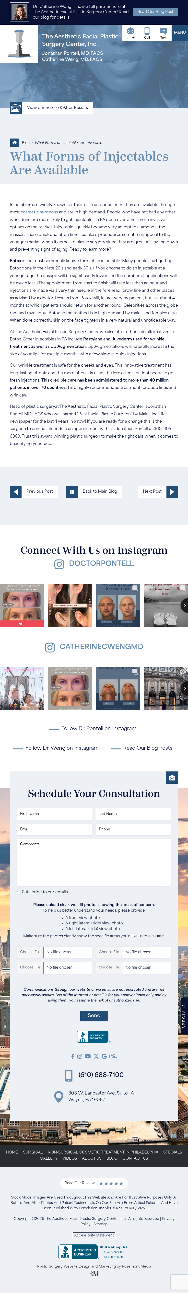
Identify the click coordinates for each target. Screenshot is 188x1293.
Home (12, 1152)
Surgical (33, 1152)
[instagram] (79, 1057)
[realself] (113, 1057)
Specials (172, 1152)
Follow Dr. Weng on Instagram (62, 748)
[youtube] (88, 1057)
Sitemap (100, 1224)
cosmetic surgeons (39, 212)
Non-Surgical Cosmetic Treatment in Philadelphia (103, 1152)
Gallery (49, 1159)
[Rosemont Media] (94, 1275)
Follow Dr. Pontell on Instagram (99, 728)
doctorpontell (101, 564)
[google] (104, 1057)
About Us (92, 1159)
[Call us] (147, 33)
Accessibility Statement (94, 1235)
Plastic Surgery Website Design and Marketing (76, 1267)
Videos (69, 1159)
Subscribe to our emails (45, 892)
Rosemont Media (136, 1267)
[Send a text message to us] (163, 33)
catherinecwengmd (101, 647)
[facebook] (73, 1057)
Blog (26, 143)
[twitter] (96, 1057)
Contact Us (135, 1159)
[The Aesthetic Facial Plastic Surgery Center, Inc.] (94, 1038)
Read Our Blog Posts (147, 748)
